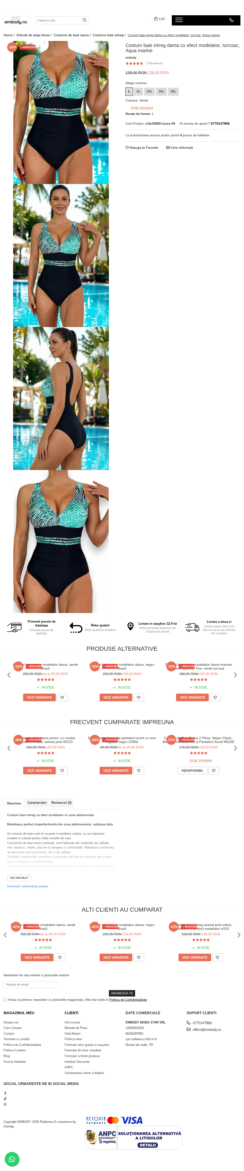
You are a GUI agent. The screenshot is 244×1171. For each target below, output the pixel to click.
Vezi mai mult (19, 877)
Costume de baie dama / (73, 35)
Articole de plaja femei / (34, 35)
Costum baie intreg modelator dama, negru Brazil (121, 666)
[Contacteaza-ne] (231, 20)
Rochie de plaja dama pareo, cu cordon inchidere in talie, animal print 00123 (45, 740)
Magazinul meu (19, 1013)
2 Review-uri (154, 63)
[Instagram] (5, 1104)
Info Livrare (72, 1022)
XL (138, 91)
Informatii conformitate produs (27, 886)
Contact (9, 1033)
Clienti (71, 1013)
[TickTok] (5, 1098)
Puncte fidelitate (15, 1062)
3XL (161, 91)
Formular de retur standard (83, 1050)
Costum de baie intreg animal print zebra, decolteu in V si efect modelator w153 (201, 927)
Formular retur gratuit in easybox (87, 1045)
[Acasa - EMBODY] (16, 20)
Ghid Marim (73, 1033)
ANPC (69, 1067)
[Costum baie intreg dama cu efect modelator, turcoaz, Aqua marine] (61, 112)
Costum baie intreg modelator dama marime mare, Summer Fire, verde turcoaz (198, 666)
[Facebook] (5, 1093)
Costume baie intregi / (110, 35)
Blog (7, 1056)
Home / (9, 35)
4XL (173, 91)
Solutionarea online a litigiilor (84, 1073)
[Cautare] (84, 20)
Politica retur (73, 1039)
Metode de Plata (76, 1028)
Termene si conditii (17, 1039)
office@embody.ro (206, 1030)
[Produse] (179, 21)
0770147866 (202, 1023)
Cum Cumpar (13, 1028)
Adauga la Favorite (143, 147)
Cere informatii (181, 147)
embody (131, 57)
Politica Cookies (15, 1050)
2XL (149, 91)
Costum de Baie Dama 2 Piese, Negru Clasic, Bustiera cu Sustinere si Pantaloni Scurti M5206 (198, 740)
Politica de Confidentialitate (128, 1000)
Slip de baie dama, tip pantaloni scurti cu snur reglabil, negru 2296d (122, 740)
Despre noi (11, 1022)
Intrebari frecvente (77, 1062)
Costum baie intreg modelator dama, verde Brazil (45, 666)
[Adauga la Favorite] (62, 697)
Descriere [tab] (14, 803)
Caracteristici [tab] (37, 802)
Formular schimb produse (82, 1056)
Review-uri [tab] (61, 802)
